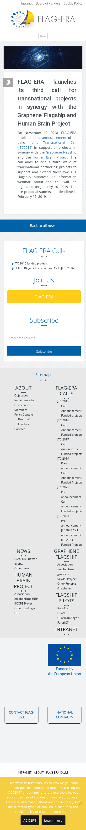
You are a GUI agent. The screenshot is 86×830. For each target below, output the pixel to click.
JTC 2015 (63, 401)
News (23, 551)
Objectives (21, 395)
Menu (43, 36)
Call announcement (71, 504)
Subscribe (44, 351)
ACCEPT (30, 820)
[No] (80, 803)
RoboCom (63, 608)
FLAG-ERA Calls (66, 391)
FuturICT (63, 623)
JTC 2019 (63, 458)
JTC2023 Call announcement (71, 532)
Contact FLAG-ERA (21, 714)
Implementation (24, 400)
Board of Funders (48, 3)
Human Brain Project (50, 157)
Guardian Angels (68, 618)
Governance (22, 405)
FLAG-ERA (44, 297)
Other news (22, 568)
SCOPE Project (23, 603)
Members (20, 410)
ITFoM (61, 613)
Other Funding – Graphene (67, 586)
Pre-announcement (71, 465)
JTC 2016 (63, 420)
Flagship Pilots (66, 598)
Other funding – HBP (24, 610)
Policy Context (23, 414)
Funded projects (71, 415)
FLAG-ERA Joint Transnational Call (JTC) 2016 (44, 268)
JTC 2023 (63, 516)
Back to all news (43, 225)
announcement (54, 137)
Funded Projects (71, 482)
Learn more (53, 820)
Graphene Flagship (61, 152)
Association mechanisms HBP (26, 596)
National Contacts (64, 714)
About (23, 388)
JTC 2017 (63, 439)
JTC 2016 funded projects (31, 263)
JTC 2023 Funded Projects (71, 542)
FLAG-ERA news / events (25, 561)
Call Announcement (71, 408)
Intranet (27, 3)
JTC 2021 (63, 487)
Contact (19, 429)
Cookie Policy (73, 3)
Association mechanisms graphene (65, 569)
